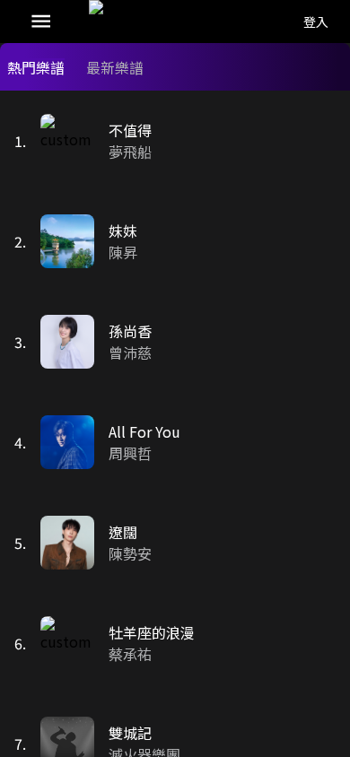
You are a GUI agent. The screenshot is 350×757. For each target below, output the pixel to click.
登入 (315, 21)
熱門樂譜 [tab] (36, 67)
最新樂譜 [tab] (115, 67)
